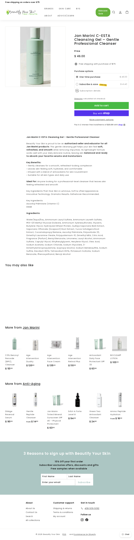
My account (59, 516)
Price (77, 51)
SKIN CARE (65, 8)
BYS (78, 8)
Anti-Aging (31, 384)
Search (29, 516)
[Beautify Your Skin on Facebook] (86, 519)
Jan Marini (31, 327)
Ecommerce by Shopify (85, 534)
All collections (33, 520)
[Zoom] (35, 57)
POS (64, 534)
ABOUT (48, 15)
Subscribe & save (92, 84)
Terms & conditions (63, 512)
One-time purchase (89, 76)
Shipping (78, 99)
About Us (30, 508)
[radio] (77, 76)
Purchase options (83, 71)
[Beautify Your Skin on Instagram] (82, 519)
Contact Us (31, 512)
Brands (49, 8)
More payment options (102, 119)
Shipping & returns (62, 508)
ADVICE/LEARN (66, 15)
